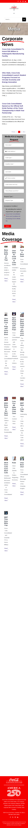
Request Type (8, 196)
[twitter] (20, 1)
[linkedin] (25, 1)
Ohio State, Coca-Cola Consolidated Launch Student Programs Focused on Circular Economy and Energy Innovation (14, 77)
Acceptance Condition (11, 206)
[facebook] (18, 1)
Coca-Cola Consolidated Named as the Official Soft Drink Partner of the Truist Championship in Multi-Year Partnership (13, 108)
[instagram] (23, 1)
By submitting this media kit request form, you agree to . (14, 215)
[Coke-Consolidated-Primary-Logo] (14, 5)
